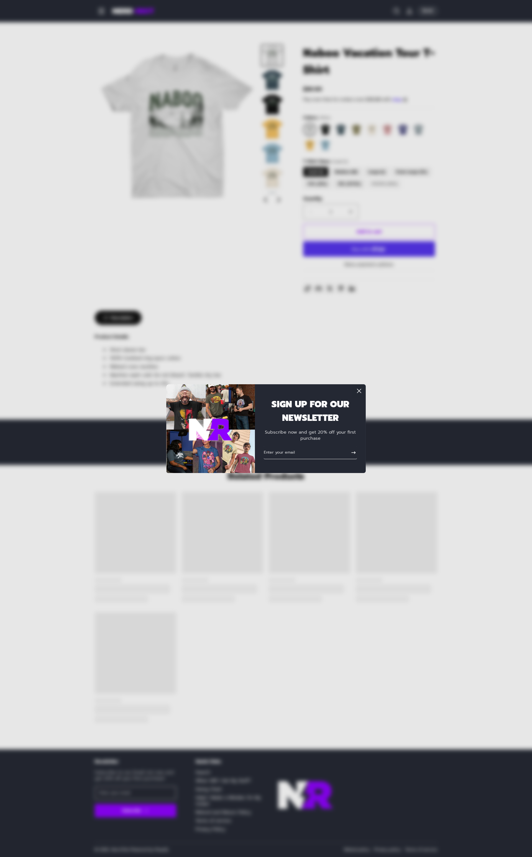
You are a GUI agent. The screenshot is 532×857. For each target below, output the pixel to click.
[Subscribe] (351, 452)
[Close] (359, 391)
